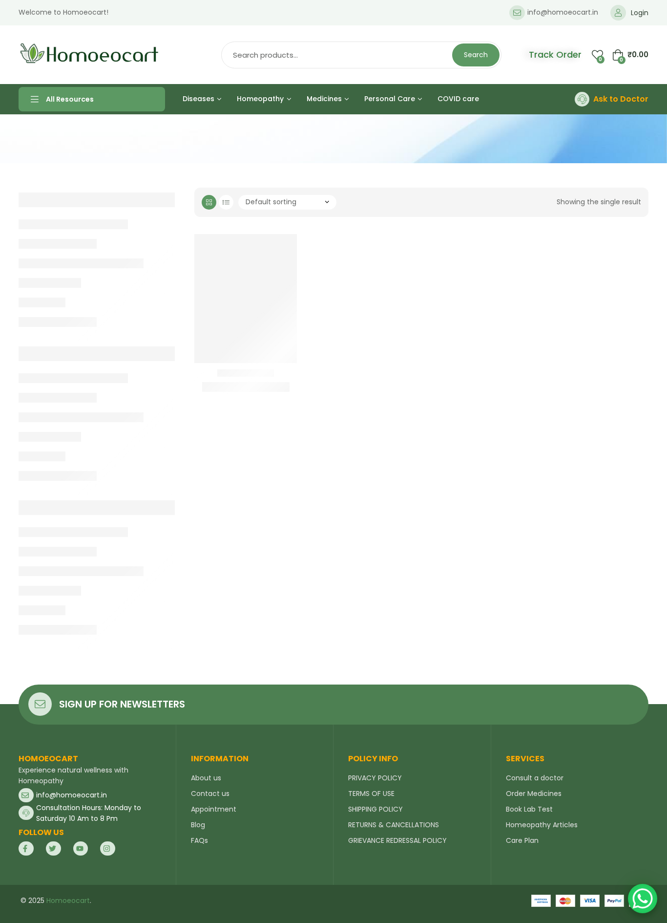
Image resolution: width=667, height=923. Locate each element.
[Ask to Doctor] (582, 99)
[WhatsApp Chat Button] (642, 898)
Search (476, 55)
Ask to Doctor (620, 99)
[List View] (226, 202)
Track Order (555, 54)
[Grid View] (209, 202)
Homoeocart (68, 900)
